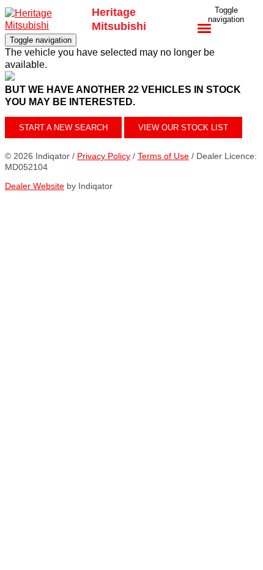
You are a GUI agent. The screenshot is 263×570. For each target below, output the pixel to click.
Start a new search (63, 127)
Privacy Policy (103, 156)
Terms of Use (163, 156)
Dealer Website (34, 186)
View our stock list (183, 127)
